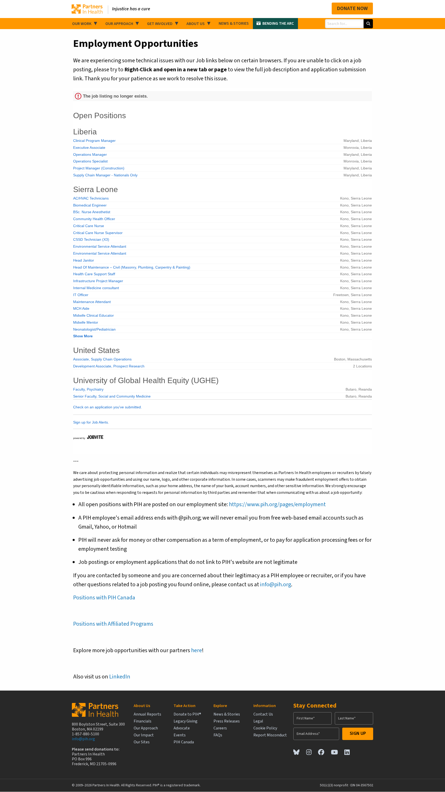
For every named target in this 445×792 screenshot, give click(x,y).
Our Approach (119, 24)
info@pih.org (275, 584)
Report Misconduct (270, 735)
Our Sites (142, 742)
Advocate (182, 728)
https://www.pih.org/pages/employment (277, 504)
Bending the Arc (278, 23)
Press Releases (226, 721)
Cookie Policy (265, 728)
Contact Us (263, 714)
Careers (220, 728)
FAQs (217, 735)
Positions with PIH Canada (104, 597)
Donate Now (352, 8)
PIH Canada (184, 742)
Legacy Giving (186, 721)
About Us (195, 24)
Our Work (81, 24)
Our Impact (144, 735)
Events (180, 735)
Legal (258, 721)
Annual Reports (147, 714)
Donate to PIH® (187, 714)
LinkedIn (119, 677)
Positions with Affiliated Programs (113, 624)
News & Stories (234, 23)
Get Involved (160, 24)
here (196, 650)
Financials (142, 721)
